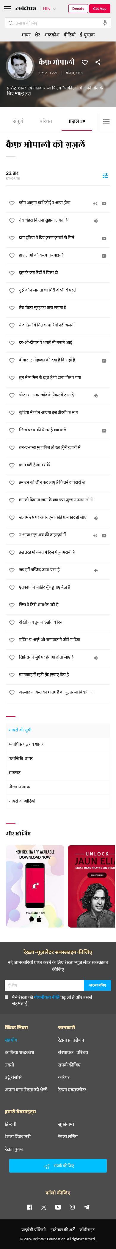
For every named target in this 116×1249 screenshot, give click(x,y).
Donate (78, 8)
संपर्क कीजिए (69, 1064)
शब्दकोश (51, 34)
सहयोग (11, 1039)
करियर (64, 1077)
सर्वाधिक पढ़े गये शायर (26, 744)
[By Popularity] (105, 175)
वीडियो (70, 34)
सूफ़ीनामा (66, 1124)
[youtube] (58, 1207)
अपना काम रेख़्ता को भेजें (26, 1089)
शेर (37, 34)
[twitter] (43, 1207)
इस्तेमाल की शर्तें (63, 1229)
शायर (26, 34)
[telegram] (86, 1207)
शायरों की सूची (20, 730)
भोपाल (69, 73)
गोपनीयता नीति (46, 997)
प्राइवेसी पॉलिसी (33, 1229)
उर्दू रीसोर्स (13, 1077)
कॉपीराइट (87, 1229)
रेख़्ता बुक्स (14, 1148)
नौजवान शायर (20, 787)
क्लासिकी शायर (21, 759)
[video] (104, 203)
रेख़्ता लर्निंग (68, 1136)
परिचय (46, 122)
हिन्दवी (10, 1124)
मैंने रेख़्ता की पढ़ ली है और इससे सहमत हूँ (52, 1000)
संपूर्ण (18, 122)
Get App (99, 8)
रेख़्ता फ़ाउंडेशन (71, 1039)
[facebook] (29, 1207)
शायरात (15, 773)
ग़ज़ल (77, 122)
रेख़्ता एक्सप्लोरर (72, 1089)
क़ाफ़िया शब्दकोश (19, 1052)
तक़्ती (9, 1064)
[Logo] (25, 9)
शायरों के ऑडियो (22, 801)
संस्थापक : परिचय (73, 1052)
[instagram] (72, 1207)
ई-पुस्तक (87, 34)
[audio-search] (104, 23)
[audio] (95, 203)
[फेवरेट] (84, 62)
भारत (79, 73)
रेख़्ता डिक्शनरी (18, 1136)
